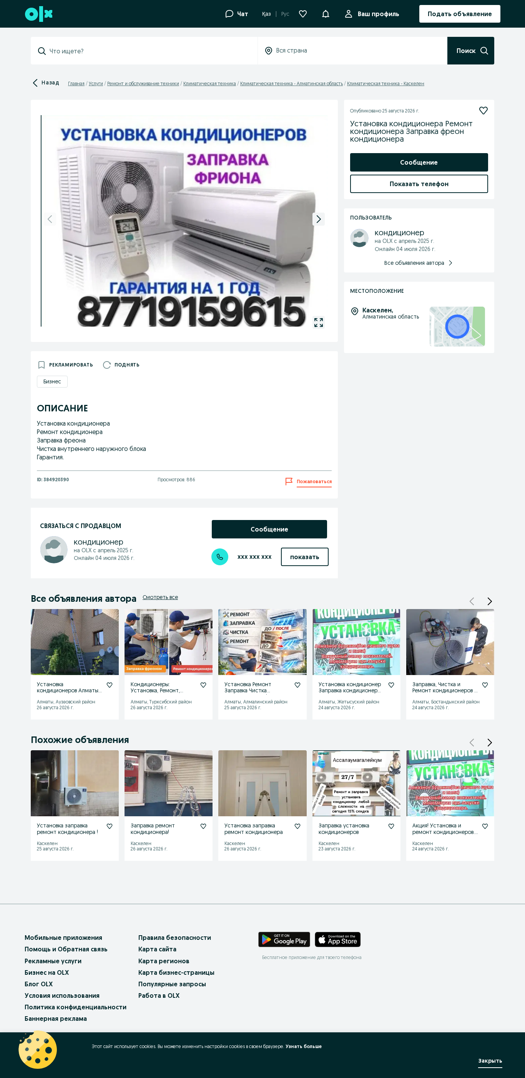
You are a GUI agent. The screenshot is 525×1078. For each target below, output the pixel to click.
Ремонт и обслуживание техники (143, 83)
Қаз (266, 13)
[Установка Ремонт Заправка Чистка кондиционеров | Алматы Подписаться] (297, 685)
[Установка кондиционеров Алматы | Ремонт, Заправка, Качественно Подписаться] (109, 685)
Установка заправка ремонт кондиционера (253, 828)
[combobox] (149, 51)
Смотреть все (160, 597)
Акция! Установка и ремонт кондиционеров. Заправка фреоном (443, 832)
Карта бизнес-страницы (176, 972)
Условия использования (62, 995)
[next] (318, 219)
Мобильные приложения (63, 937)
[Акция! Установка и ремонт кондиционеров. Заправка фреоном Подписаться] (485, 826)
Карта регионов (163, 961)
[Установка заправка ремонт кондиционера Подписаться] (297, 826)
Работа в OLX (158, 995)
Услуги (96, 83)
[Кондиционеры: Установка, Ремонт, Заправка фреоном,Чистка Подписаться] (203, 685)
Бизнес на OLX (47, 972)
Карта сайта (157, 949)
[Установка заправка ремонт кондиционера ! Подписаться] (109, 826)
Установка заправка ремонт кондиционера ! (67, 828)
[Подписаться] (483, 110)
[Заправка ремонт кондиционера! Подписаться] (203, 826)
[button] (325, 13)
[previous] (50, 219)
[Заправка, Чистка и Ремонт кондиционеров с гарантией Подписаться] (485, 685)
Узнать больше (304, 1046)
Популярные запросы (172, 984)
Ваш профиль (378, 14)
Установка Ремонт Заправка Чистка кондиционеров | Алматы (256, 691)
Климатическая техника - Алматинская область (291, 83)
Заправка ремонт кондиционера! (153, 828)
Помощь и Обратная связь (66, 949)
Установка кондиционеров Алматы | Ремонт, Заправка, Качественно (69, 694)
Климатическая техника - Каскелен (385, 83)
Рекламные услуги (53, 961)
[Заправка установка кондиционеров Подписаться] (391, 826)
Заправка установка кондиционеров (344, 828)
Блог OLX (39, 984)
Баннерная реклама (56, 1018)
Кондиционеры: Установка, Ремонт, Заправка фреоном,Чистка (155, 694)
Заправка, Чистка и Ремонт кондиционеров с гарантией (444, 691)
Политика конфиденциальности (75, 1007)
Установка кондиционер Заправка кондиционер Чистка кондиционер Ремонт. (350, 694)
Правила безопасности (174, 937)
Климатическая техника (209, 83)
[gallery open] (318, 322)
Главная (76, 83)
